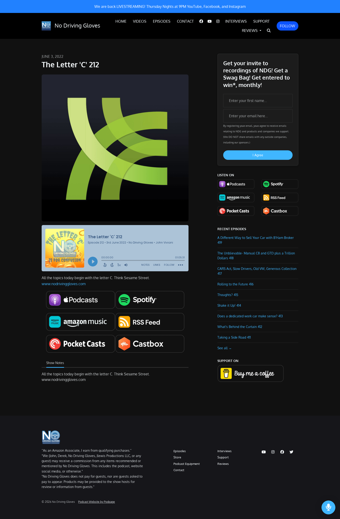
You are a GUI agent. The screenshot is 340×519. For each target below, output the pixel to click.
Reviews (250, 30)
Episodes (161, 21)
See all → (224, 348)
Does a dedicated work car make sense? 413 (250, 316)
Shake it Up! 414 (229, 305)
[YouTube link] (209, 21)
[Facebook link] (201, 21)
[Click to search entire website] (269, 30)
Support (261, 21)
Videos (139, 21)
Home (121, 21)
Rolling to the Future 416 (235, 284)
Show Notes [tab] (55, 363)
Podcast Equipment (186, 464)
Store (177, 457)
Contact (185, 21)
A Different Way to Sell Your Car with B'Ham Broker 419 (255, 240)
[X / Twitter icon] (291, 452)
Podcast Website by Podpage (96, 502)
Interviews (236, 21)
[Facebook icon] (282, 452)
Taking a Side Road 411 (234, 337)
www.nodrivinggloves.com (64, 283)
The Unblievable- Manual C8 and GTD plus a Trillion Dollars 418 (256, 255)
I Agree (258, 155)
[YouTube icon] (263, 452)
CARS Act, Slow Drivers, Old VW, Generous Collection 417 (257, 271)
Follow (287, 26)
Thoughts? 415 (227, 295)
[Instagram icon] (273, 452)
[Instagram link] (218, 21)
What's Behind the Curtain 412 (239, 327)
